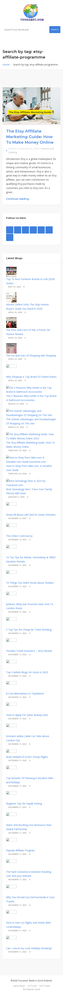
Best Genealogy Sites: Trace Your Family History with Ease (29, 491)
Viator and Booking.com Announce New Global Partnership (28, 827)
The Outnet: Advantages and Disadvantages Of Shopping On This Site (31, 421)
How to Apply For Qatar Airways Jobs (27, 715)
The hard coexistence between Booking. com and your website (29, 874)
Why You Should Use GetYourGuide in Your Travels (30, 899)
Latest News (19, 985)
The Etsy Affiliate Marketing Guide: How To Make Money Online (30, 137)
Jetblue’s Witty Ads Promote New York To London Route (29, 606)
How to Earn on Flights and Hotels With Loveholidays (28, 924)
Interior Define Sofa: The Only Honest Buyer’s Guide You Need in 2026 (27, 306)
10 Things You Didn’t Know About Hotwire (30, 582)
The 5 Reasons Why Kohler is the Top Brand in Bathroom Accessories (31, 398)
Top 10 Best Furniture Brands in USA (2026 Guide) (30, 281)
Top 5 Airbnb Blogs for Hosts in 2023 (27, 672)
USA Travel (44, 985)
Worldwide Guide (31, 989)
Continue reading (18, 198)
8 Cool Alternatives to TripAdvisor (25, 693)
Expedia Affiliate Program (20, 850)
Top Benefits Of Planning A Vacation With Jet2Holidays (29, 780)
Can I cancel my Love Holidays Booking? (29, 948)
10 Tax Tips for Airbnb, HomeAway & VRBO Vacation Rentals (31, 559)
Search (55, 29)
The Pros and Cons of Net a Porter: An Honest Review (28, 332)
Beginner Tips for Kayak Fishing (24, 803)
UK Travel (32, 985)
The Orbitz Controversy (19, 536)
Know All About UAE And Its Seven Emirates (31, 514)
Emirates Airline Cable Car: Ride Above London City (27, 738)
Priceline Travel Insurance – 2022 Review (29, 650)
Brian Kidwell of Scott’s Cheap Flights (27, 757)
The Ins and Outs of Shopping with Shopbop (31, 355)
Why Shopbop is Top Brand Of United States (31, 376)
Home (6, 64)
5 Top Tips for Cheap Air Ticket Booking (28, 629)
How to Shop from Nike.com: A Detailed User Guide (29, 468)
